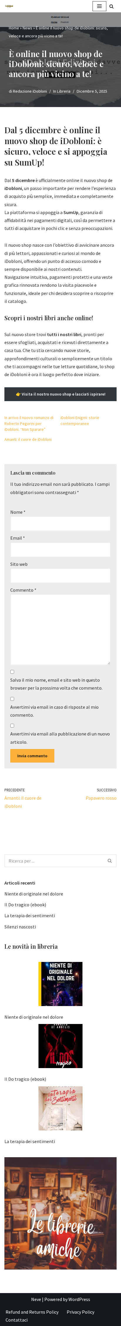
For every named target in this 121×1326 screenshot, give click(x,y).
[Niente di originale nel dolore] (60, 985)
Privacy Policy (80, 1312)
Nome (18, 512)
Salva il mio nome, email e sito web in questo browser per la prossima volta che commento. (56, 684)
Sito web (19, 564)
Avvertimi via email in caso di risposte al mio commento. (54, 711)
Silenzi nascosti (20, 927)
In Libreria (61, 91)
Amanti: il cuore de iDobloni (28, 439)
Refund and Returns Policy (32, 1312)
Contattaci (17, 1320)
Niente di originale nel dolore (33, 894)
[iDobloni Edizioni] (9, 6)
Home (14, 28)
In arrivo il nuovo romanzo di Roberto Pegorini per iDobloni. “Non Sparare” (28, 423)
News (27, 28)
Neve (36, 1299)
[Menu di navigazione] (99, 6)
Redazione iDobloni (30, 91)
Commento (23, 590)
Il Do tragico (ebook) (25, 905)
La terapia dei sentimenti (29, 915)
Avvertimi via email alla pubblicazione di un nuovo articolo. (60, 738)
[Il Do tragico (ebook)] (60, 1047)
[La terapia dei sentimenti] (60, 1109)
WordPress (79, 1299)
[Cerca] (111, 6)
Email (17, 538)
